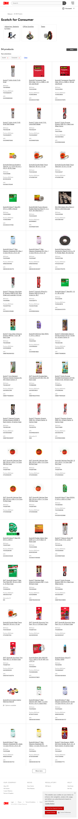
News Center (30, 786)
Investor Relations (8, 791)
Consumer (14, 57)
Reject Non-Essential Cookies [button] (54, 808)
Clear (25, 57)
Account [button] (68, 8)
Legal (12, 802)
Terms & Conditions (30, 802)
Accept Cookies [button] (51, 812)
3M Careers (6, 788)
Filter (71, 49)
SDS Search (48, 786)
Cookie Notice (49, 804)
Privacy (19, 802)
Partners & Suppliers (8, 793)
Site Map (69, 788)
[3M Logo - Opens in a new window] (6, 3)
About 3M (6, 786)
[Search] (64, 3)
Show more (39, 771)
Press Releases (31, 788)
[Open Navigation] (72, 3)
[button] (64, 812)
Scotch (4, 57)
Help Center (70, 786)
